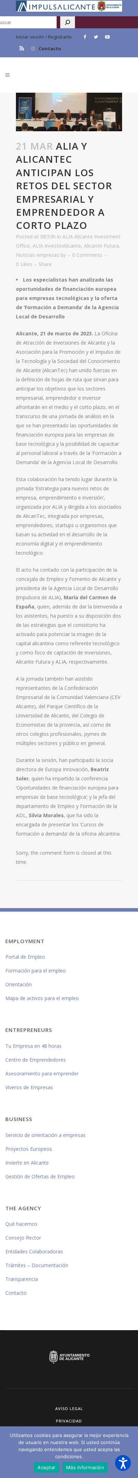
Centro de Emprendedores (35, 1059)
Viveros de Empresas (29, 1087)
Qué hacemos (21, 1223)
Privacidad (69, 1421)
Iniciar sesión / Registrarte (44, 37)
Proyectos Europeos (28, 1148)
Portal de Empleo (25, 956)
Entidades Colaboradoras (34, 1251)
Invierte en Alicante (27, 1162)
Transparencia (21, 1279)
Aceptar (47, 1467)
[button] (123, 1463)
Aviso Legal (69, 1408)
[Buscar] (67, 22)
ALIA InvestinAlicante (57, 245)
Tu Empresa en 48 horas (33, 1046)
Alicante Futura (101, 245)
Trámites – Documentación (36, 1265)
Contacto (50, 48)
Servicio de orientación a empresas (45, 1135)
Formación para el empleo (35, 970)
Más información (85, 1467)
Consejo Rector (23, 1237)
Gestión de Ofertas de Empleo (40, 1176)
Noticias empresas (37, 255)
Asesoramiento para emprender (42, 1073)
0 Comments (87, 255)
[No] (129, 1452)
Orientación (18, 984)
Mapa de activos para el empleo (42, 998)
